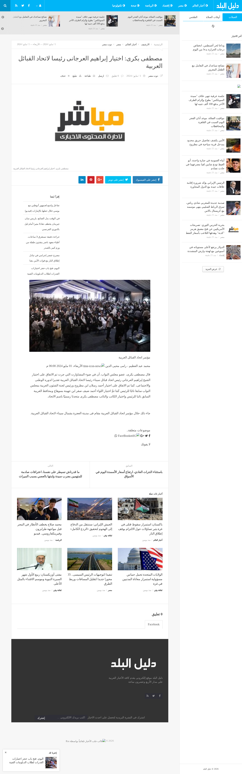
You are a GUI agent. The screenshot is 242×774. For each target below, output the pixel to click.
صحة (134, 5)
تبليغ (75, 75)
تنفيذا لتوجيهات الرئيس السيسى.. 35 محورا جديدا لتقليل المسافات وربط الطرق (90, 579)
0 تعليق (115, 75)
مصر (181, 5)
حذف (63, 75)
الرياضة (149, 5)
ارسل (101, 75)
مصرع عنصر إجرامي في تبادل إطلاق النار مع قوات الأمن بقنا (44, 258)
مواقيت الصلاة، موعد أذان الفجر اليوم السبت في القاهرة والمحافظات (206, 122)
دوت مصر (107, 44)
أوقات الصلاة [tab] (213, 17)
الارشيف (145, 44)
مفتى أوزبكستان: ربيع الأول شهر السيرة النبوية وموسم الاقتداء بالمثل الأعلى (39, 579)
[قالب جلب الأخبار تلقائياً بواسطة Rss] (85, 740)
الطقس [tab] (193, 17)
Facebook (154, 624)
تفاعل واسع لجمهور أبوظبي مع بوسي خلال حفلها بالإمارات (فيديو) (42, 208)
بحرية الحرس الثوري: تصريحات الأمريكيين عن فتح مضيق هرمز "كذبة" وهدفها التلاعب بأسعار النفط (205, 229)
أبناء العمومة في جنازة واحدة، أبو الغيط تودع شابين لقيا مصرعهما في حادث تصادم (205, 164)
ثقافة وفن (108, 535)
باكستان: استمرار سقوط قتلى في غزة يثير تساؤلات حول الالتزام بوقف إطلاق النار (140, 529)
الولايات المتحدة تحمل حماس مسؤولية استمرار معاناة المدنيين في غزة (142, 579)
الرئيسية (158, 44)
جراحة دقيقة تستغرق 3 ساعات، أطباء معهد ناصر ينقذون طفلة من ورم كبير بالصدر (43, 242)
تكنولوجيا (117, 5)
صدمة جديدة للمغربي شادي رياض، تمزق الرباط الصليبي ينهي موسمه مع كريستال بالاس (205, 206)
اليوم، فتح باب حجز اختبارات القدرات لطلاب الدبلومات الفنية (43, 270)
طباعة (88, 75)
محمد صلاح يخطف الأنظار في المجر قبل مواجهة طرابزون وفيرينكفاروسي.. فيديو (39, 529)
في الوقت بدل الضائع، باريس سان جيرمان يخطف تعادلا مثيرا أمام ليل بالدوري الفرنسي (42, 224)
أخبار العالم (199, 5)
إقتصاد (166, 5)
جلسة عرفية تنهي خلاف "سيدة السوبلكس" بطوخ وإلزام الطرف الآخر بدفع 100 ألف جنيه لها (206, 100)
